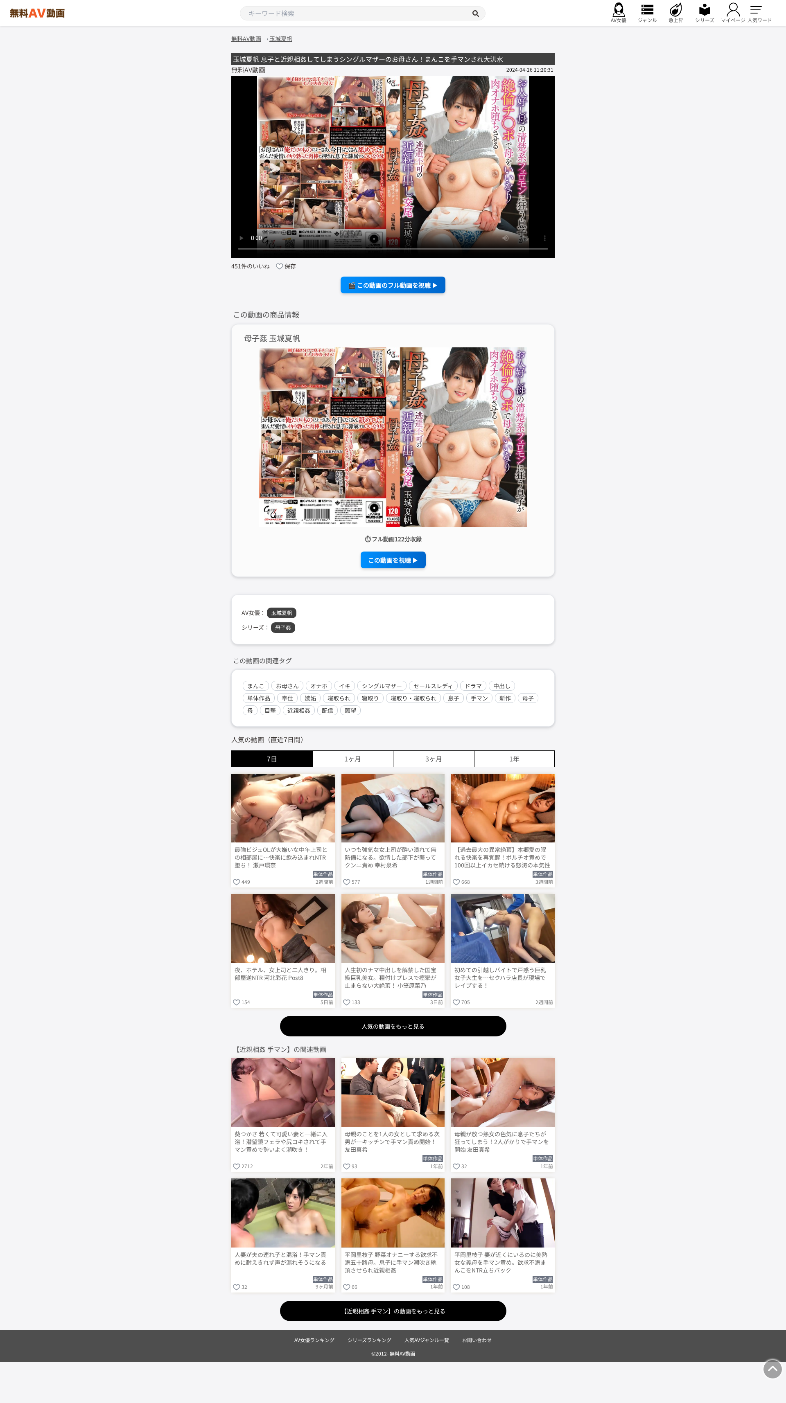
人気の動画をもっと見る (393, 1026)
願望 (350, 710)
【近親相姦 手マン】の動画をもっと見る (393, 1311)
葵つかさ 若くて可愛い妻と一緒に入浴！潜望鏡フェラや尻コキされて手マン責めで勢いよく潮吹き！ (281, 1141)
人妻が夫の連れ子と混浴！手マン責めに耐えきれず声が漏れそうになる (280, 1258)
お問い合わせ (477, 1339)
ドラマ (473, 686)
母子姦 (283, 627)
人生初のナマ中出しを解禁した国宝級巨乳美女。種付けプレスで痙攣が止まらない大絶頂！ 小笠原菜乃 (390, 977)
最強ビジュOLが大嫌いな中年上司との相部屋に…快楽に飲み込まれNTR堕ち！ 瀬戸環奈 (281, 857)
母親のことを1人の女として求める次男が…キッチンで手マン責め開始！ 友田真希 (392, 1141)
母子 (528, 698)
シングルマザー (382, 686)
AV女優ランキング (314, 1339)
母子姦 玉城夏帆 (272, 338)
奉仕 (287, 698)
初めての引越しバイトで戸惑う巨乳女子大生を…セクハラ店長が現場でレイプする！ (500, 977)
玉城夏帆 (281, 613)
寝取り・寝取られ (413, 698)
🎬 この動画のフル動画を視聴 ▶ (393, 285)
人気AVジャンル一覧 (426, 1339)
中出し (501, 686)
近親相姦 (298, 710)
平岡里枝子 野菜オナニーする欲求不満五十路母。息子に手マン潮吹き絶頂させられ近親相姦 (391, 1262)
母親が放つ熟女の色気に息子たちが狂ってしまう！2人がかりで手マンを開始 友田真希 (501, 1141)
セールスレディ (433, 686)
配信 (327, 710)
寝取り (370, 698)
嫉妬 (310, 698)
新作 (505, 698)
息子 (453, 698)
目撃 (270, 710)
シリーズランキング (369, 1339)
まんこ (255, 686)
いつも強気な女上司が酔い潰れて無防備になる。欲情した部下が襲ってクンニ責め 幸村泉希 (390, 857)
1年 (514, 758)
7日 (272, 758)
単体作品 (258, 698)
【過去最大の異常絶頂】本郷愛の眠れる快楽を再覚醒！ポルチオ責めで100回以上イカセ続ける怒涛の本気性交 (502, 858)
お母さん (287, 686)
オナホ (319, 686)
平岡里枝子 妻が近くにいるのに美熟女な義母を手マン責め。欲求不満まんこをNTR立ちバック (500, 1262)
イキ (344, 686)
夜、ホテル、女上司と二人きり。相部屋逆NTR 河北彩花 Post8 (280, 974)
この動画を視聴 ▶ (393, 560)
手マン (479, 698)
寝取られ (339, 698)
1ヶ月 (352, 758)
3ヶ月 (433, 758)
